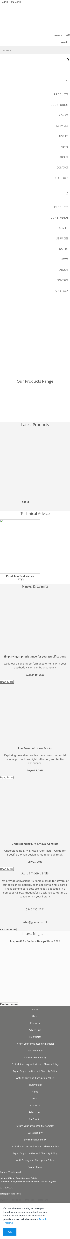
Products (61, 94)
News (64, 146)
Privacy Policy (35, 1084)
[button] (35, 185)
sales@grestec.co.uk (35, 922)
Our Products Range (35, 381)
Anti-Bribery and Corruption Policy (35, 1077)
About (35, 1016)
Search (64, 42)
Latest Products (35, 424)
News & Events (35, 586)
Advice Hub (35, 1030)
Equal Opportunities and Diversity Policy (35, 1071)
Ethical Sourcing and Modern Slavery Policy (35, 1064)
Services (62, 126)
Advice (63, 115)
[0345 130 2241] (35, 903)
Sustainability (35, 1050)
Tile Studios (35, 1036)
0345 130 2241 (35, 909)
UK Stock (61, 178)
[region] (35, 337)
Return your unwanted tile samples (35, 1043)
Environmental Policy (35, 1057)
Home (35, 1009)
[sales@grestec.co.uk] (35, 916)
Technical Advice (35, 513)
